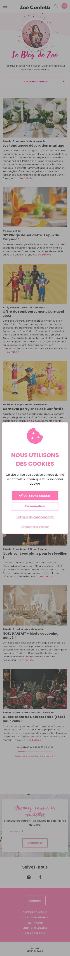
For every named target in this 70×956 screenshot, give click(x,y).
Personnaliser (35, 506)
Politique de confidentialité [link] (35, 517)
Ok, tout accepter (36, 496)
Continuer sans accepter (35, 527)
